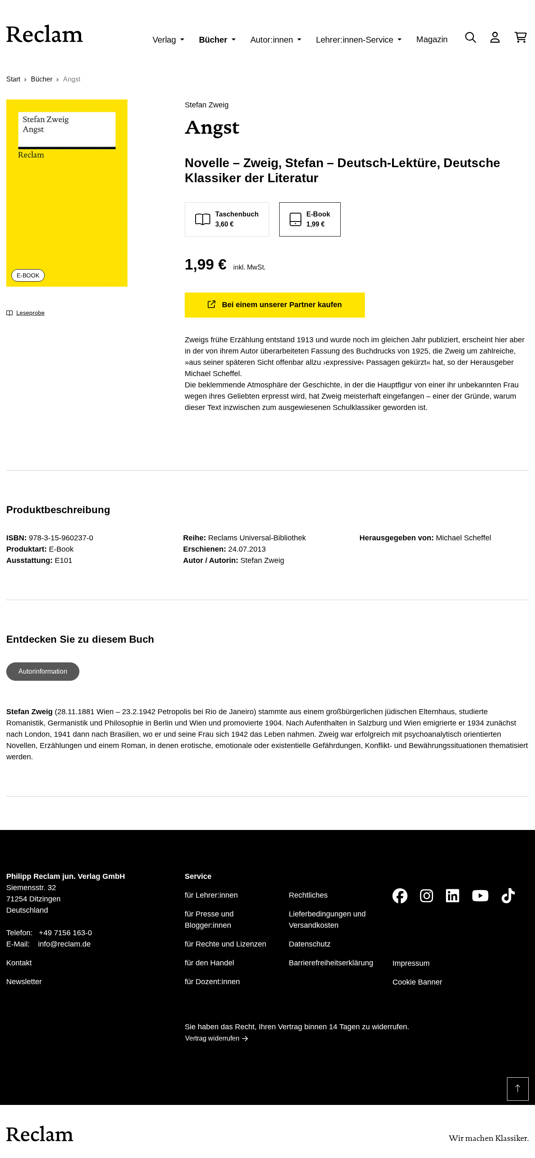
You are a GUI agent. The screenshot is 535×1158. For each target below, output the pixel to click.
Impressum (411, 963)
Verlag (164, 39)
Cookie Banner (417, 982)
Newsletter (24, 981)
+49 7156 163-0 (65, 933)
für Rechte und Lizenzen (225, 944)
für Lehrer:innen (211, 895)
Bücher (213, 39)
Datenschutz (310, 944)
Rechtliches (308, 895)
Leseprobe (30, 312)
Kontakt (19, 963)
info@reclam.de (64, 944)
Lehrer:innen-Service (354, 39)
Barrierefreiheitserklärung (331, 963)
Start (13, 79)
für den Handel (209, 963)
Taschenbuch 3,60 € (237, 219)
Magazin (432, 39)
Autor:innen (271, 39)
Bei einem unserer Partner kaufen (282, 304)
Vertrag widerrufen (212, 1038)
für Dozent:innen (212, 981)
